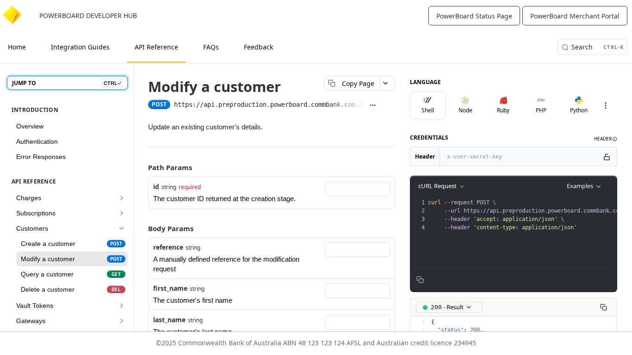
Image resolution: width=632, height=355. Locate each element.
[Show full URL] (374, 105)
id (156, 186)
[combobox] (357, 189)
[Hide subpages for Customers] (121, 228)
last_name (169, 319)
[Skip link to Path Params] (144, 168)
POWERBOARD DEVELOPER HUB (88, 15)
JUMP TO (66, 83)
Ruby (503, 110)
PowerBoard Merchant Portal (575, 16)
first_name (170, 288)
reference (168, 247)
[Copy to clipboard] (389, 105)
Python (579, 110)
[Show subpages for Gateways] (121, 320)
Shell (427, 110)
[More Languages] (608, 105)
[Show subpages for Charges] (121, 198)
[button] (605, 138)
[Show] (608, 156)
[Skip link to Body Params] (144, 228)
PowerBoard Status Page (474, 16)
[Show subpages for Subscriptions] (121, 213)
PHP (541, 110)
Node (465, 110)
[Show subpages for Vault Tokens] (121, 305)
